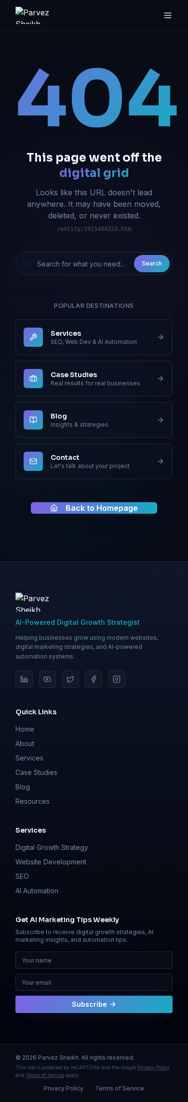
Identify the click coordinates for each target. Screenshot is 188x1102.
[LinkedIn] (24, 679)
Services (29, 758)
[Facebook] (93, 679)
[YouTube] (47, 679)
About (24, 743)
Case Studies (36, 772)
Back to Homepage (102, 508)
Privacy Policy (153, 1067)
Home (24, 729)
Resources (32, 801)
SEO (22, 876)
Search (152, 263)
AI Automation (36, 891)
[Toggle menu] (168, 15)
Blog (22, 787)
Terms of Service (45, 1075)
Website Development (50, 862)
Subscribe (89, 1004)
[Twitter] (70, 679)
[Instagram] (116, 679)
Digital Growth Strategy (51, 847)
